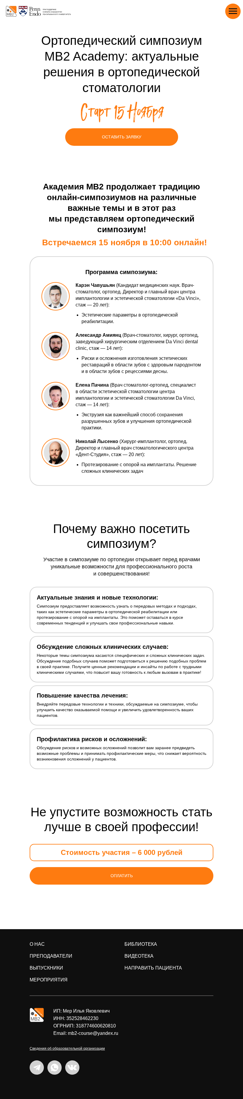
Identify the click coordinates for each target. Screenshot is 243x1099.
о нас (37, 944)
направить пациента (153, 967)
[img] (37, 1015)
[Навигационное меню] (233, 11)
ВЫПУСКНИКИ (46, 967)
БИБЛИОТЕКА (140, 944)
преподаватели (51, 956)
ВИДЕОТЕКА (139, 956)
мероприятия (49, 979)
